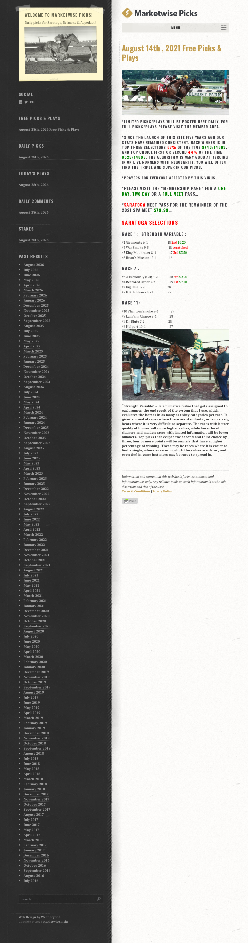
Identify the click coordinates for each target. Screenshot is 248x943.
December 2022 (36, 488)
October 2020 (34, 621)
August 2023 (33, 448)
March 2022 (33, 534)
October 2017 (34, 804)
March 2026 (33, 290)
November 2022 (36, 493)
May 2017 (31, 829)
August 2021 (33, 570)
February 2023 (35, 478)
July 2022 (30, 514)
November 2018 (36, 738)
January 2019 (34, 728)
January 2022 (34, 544)
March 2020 (33, 656)
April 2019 (31, 712)
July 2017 (30, 819)
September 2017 (36, 809)
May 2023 (31, 463)
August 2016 (33, 875)
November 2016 (36, 860)
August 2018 (33, 753)
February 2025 (35, 356)
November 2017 (36, 799)
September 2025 (36, 320)
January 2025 (34, 361)
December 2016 (36, 855)
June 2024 (31, 397)
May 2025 (31, 341)
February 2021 (35, 600)
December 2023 (36, 427)
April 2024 (31, 407)
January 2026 (34, 300)
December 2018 (36, 733)
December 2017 (36, 794)
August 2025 (33, 325)
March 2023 (33, 473)
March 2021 (33, 595)
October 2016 (34, 865)
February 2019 (35, 722)
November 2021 (36, 554)
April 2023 (31, 468)
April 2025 (31, 346)
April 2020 (31, 651)
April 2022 (31, 529)
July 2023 (30, 453)
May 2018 (31, 768)
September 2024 (36, 381)
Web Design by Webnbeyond (39, 917)
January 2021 (34, 605)
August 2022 (33, 509)
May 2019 (31, 707)
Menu (175, 27)
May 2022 (31, 524)
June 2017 (31, 824)
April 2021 (31, 590)
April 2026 (31, 285)
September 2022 (36, 504)
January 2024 (34, 422)
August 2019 (33, 692)
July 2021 (30, 575)
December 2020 (36, 610)
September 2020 (36, 626)
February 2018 (35, 784)
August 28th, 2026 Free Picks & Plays (49, 129)
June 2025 (31, 336)
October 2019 (34, 682)
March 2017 (33, 840)
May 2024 (31, 402)
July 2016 (30, 880)
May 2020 (31, 646)
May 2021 (31, 585)
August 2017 (33, 814)
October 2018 (34, 743)
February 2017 (35, 845)
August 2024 (33, 386)
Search (99, 899)
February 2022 (35, 539)
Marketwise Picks (55, 921)
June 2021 (31, 580)
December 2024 (36, 366)
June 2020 (31, 641)
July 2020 (30, 636)
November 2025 (36, 310)
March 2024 (33, 412)
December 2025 (36, 305)
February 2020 (35, 661)
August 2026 (33, 264)
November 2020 (36, 616)
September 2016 (36, 870)
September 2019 (36, 687)
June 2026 (31, 274)
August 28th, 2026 (33, 157)
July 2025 (30, 330)
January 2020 (34, 666)
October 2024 (34, 376)
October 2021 (34, 560)
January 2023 (34, 483)
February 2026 (35, 295)
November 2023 (36, 432)
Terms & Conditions (136, 491)
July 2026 (30, 269)
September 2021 (36, 565)
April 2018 (31, 773)
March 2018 (33, 778)
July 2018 (30, 758)
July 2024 (30, 392)
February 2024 (35, 417)
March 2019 (33, 717)
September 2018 (36, 748)
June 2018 (31, 763)
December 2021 (36, 549)
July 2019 (30, 697)
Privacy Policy (162, 491)
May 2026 (31, 280)
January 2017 (34, 850)
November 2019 (36, 677)
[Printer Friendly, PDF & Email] (130, 501)
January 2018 (34, 789)
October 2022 (34, 498)
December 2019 (36, 672)
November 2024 (36, 371)
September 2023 (36, 442)
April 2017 (31, 834)
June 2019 (31, 702)
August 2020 (33, 631)
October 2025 (34, 315)
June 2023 (31, 458)
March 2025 (33, 351)
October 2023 (34, 437)
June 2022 (31, 519)
